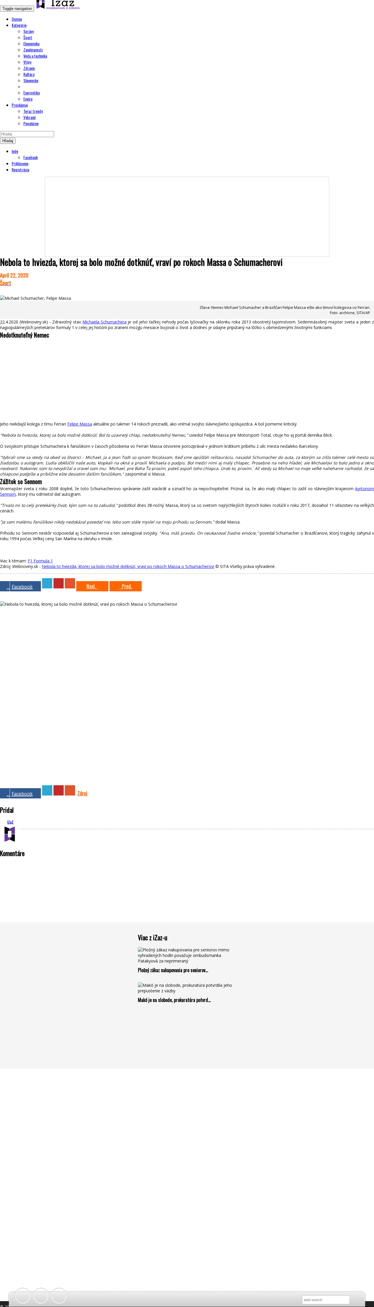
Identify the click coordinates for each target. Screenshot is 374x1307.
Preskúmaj (20, 105)
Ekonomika (31, 43)
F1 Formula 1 (40, 561)
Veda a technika (35, 56)
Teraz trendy (33, 111)
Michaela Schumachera (104, 322)
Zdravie (29, 68)
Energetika (31, 92)
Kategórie (19, 25)
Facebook (30, 157)
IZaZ (10, 821)
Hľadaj (7, 141)
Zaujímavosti (33, 50)
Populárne (31, 123)
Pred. (126, 586)
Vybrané (29, 117)
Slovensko (30, 80)
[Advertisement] (187, 213)
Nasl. (92, 586)
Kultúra (28, 74)
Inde (15, 151)
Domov (17, 19)
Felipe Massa (79, 424)
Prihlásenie (20, 163)
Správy (28, 31)
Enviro (27, 99)
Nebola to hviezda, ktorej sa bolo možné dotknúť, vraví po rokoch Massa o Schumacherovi (128, 566)
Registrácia (20, 169)
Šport (27, 37)
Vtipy (27, 62)
